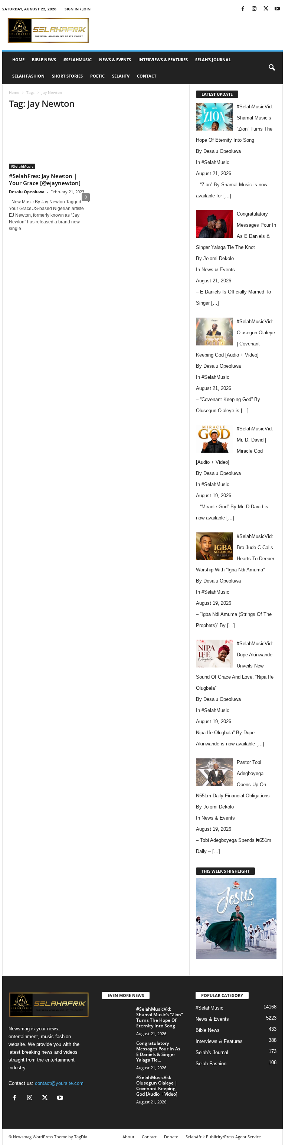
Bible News (44, 59)
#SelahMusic (77, 59)
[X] (265, 9)
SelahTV (121, 76)
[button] (271, 68)
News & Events (115, 59)
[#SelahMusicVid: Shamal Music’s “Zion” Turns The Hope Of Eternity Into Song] (117, 1017)
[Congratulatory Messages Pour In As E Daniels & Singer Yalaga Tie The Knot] (117, 1051)
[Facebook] (242, 9)
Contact (146, 76)
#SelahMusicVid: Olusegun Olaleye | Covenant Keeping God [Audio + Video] (156, 1085)
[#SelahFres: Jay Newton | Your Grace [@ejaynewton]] (49, 143)
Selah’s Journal (213, 59)
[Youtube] (277, 9)
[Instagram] (254, 9)
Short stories (67, 76)
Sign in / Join (78, 9)
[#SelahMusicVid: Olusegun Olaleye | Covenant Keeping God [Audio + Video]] (117, 1086)
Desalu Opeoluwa (27, 191)
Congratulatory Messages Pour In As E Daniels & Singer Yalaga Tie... (158, 1051)
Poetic (97, 76)
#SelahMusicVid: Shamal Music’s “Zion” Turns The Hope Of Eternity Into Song (159, 1017)
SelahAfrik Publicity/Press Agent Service (223, 1136)
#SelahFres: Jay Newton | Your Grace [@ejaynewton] (45, 179)
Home (18, 59)
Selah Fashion (28, 76)
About (128, 1136)
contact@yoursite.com (59, 1083)
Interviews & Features (163, 59)
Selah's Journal (212, 1052)
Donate (171, 1136)
